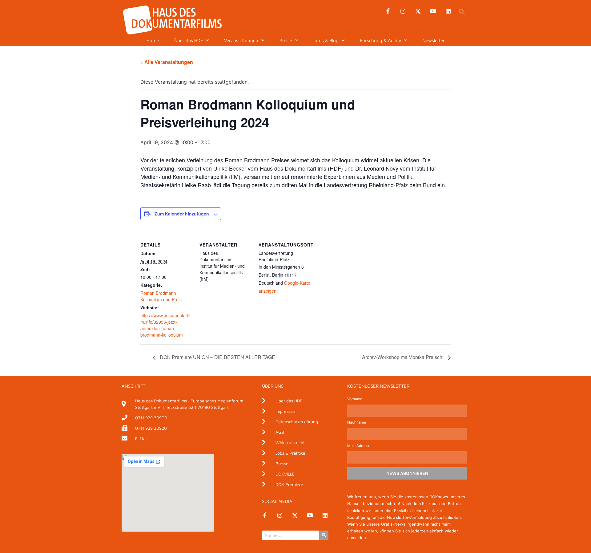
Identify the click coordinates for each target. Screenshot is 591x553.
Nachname (356, 423)
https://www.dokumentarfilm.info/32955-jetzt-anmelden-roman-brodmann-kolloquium (165, 325)
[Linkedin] (448, 11)
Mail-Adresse (358, 446)
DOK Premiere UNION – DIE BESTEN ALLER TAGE (217, 357)
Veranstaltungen (241, 40)
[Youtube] (433, 11)
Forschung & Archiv (380, 40)
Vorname (354, 399)
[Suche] (323, 535)
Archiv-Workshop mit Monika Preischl (403, 357)
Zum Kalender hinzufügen (182, 214)
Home (153, 40)
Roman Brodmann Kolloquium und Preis (161, 296)
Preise (285, 40)
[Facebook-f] (388, 11)
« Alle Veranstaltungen (166, 61)
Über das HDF (188, 40)
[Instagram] (403, 11)
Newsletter (433, 40)
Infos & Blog (326, 40)
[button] (462, 12)
